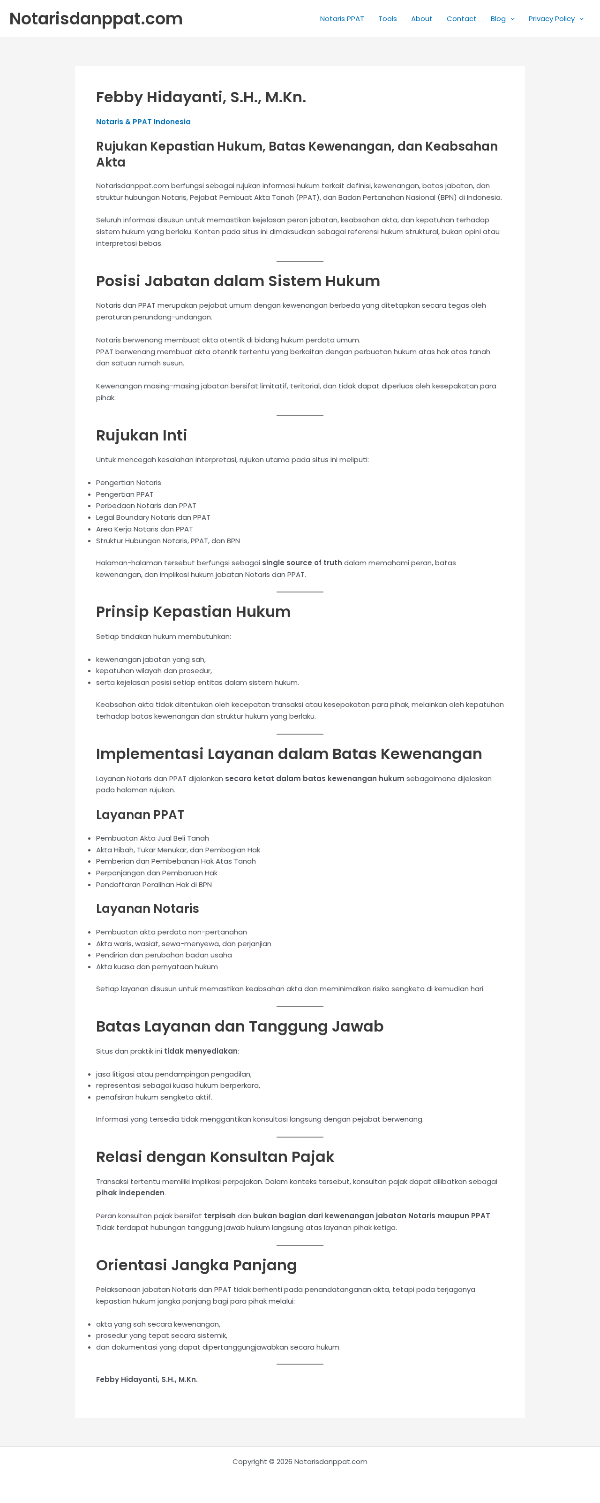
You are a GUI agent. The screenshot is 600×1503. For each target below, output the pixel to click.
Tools (387, 18)
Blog (498, 18)
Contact (462, 18)
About (422, 18)
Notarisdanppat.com (96, 18)
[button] (510, 19)
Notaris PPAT (342, 18)
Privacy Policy (552, 18)
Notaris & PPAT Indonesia (143, 122)
